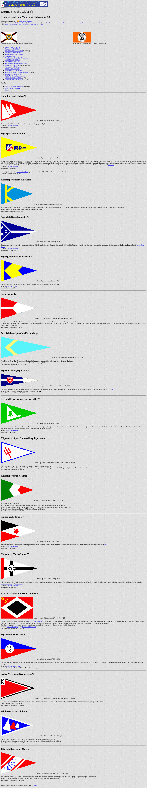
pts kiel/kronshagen (47, 22)
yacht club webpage (13, 627)
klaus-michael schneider (25, 21)
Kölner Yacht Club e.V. (12, 69)
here (35, 785)
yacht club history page (13, 666)
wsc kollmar (71, 22)
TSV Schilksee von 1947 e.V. (14, 79)
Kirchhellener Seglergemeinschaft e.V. (17, 63)
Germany (8, 90)
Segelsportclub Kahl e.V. (12, 49)
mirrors (41, 24)
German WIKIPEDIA (29, 627)
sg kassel (38, 22)
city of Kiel (111, 389)
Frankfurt (111, 165)
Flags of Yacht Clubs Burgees (14, 86)
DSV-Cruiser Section (35, 621)
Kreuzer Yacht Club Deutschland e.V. (16, 72)
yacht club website (12, 125)
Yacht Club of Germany (12, 88)
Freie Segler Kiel (10, 56)
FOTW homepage (9, 24)
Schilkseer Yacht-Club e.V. (13, 78)
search (16, 24)
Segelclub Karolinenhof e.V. (14, 52)
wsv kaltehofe (22, 22)
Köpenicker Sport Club (12, 65)
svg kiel (56, 22)
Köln (105, 545)
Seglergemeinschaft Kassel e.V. (15, 54)
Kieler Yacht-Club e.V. (12, 61)
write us (36, 24)
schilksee (100, 22)
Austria (9, 584)
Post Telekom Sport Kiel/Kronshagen (16, 58)
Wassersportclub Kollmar (13, 67)
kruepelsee (94, 22)
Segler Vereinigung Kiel (12, 60)
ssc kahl (15, 22)
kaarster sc (9, 22)
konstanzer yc (86, 22)
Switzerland (18, 584)
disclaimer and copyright (26, 24)
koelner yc (79, 22)
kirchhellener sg (63, 22)
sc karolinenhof (31, 22)
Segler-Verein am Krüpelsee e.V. (15, 76)
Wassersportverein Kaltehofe (14, 51)
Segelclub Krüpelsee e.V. (13, 74)
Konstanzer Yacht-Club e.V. (13, 70)
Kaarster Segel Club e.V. (12, 47)
